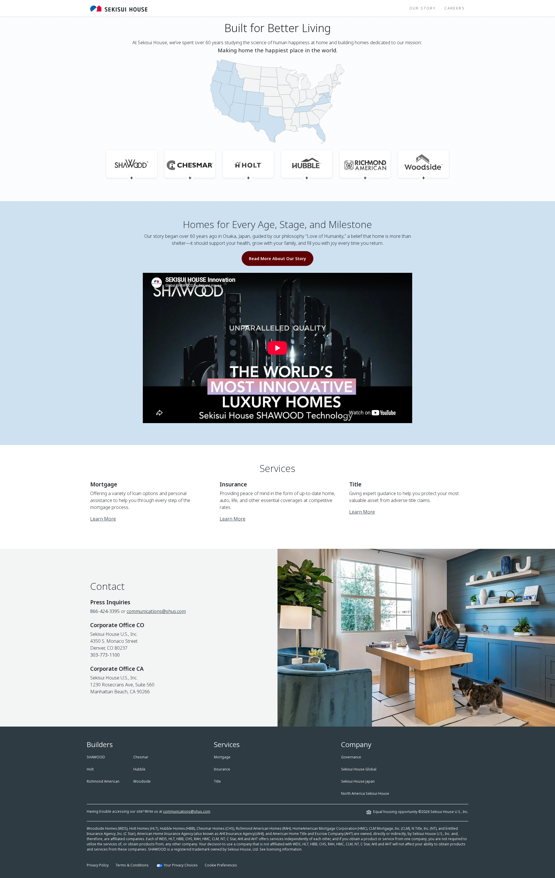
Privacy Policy (98, 865)
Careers (454, 8)
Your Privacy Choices (181, 865)
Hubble (139, 769)
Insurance (222, 769)
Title (217, 781)
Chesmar (140, 757)
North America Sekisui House (365, 793)
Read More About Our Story (277, 258)
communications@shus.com (156, 611)
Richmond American (103, 781)
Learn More (103, 519)
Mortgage (222, 757)
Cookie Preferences (221, 865)
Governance (351, 757)
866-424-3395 (105, 611)
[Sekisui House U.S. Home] (118, 8)
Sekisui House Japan (358, 781)
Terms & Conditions (132, 865)
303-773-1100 (105, 655)
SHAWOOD (96, 757)
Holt (90, 769)
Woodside (142, 781)
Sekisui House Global (358, 769)
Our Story (422, 8)
